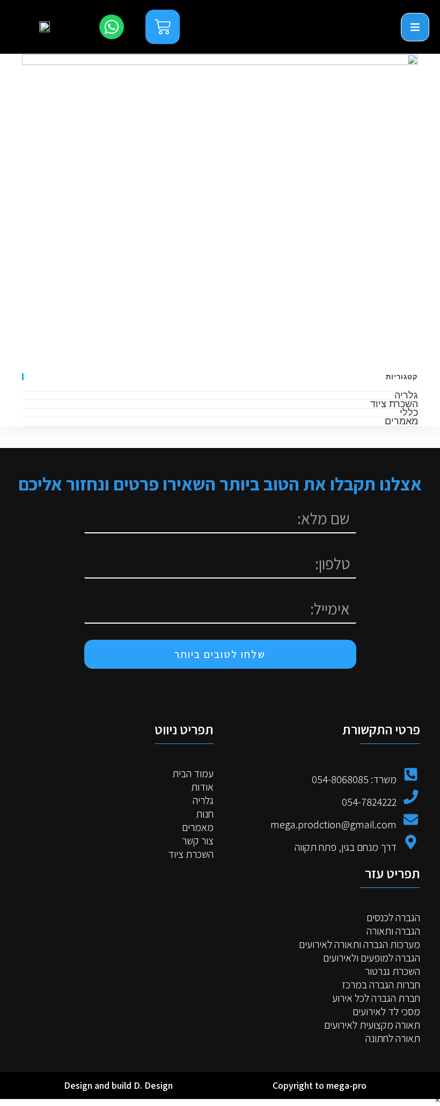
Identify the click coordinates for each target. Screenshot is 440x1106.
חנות (205, 814)
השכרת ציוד (394, 403)
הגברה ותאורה (393, 931)
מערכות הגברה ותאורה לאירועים (359, 944)
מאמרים (401, 420)
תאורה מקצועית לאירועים (372, 1025)
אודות (202, 787)
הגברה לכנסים (393, 917)
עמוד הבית (193, 773)
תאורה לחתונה (392, 1038)
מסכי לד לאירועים (386, 1011)
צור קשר (198, 841)
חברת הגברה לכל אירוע (376, 998)
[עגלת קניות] (162, 27)
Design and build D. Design (118, 1085)
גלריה (406, 394)
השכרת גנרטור (392, 971)
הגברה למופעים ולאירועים (371, 958)
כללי (409, 412)
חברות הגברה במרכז (381, 985)
